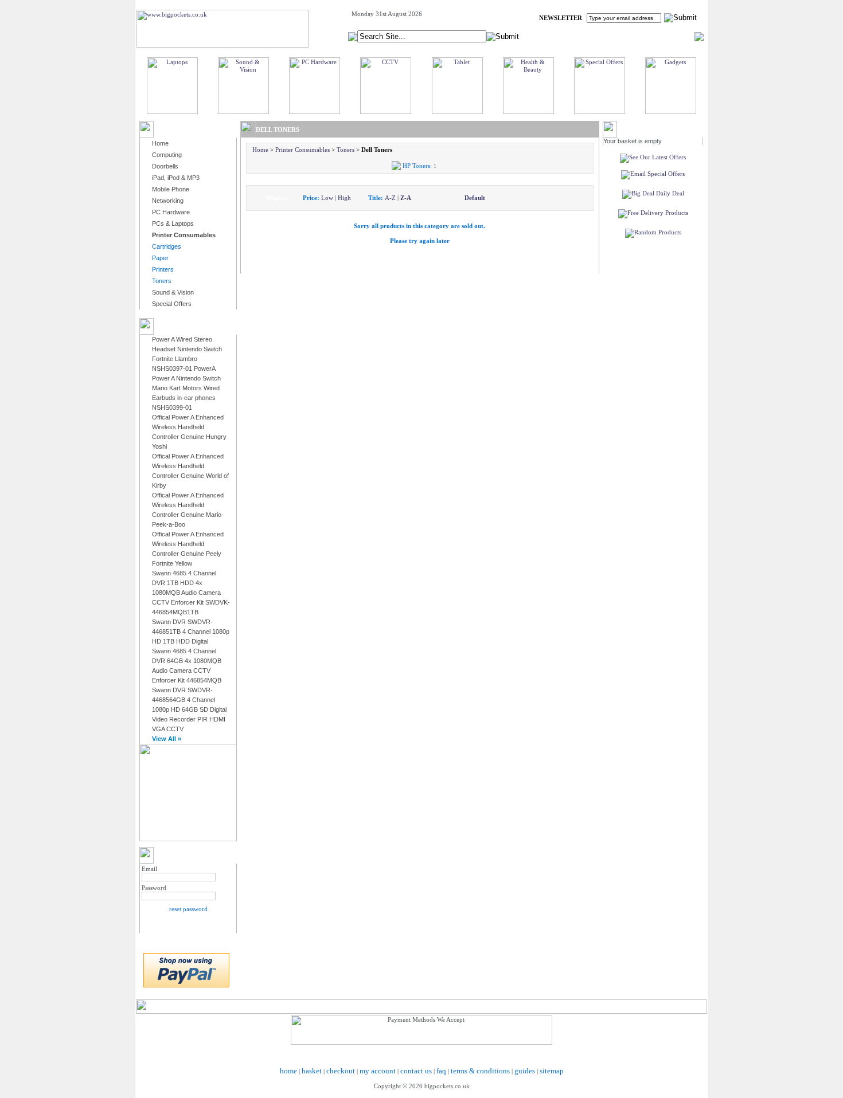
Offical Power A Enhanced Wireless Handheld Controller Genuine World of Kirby (190, 471)
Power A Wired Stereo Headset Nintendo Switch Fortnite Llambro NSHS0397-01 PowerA (187, 354)
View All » (166, 738)
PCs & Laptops (173, 223)
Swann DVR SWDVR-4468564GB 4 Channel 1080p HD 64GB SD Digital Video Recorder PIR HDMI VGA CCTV (189, 709)
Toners (345, 149)
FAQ (636, 36)
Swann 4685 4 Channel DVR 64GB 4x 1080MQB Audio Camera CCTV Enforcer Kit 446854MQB (186, 666)
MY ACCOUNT (598, 36)
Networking (168, 200)
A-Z (390, 197)
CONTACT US (674, 36)
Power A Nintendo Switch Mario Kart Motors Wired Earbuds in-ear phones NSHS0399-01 (186, 393)
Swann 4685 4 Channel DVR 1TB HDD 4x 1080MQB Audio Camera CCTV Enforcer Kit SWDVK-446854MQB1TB (191, 592)
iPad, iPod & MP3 (176, 177)
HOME (556, 36)
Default (475, 197)
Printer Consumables (302, 149)
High (344, 197)
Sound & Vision (173, 292)
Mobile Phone (170, 189)
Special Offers (172, 303)
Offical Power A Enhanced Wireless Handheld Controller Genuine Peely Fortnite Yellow (188, 549)
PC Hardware (171, 212)
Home (160, 143)
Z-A (405, 197)
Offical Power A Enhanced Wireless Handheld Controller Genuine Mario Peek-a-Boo (188, 510)
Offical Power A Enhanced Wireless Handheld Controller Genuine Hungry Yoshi (189, 432)
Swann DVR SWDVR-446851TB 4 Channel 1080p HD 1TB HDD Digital (190, 631)
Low (327, 197)
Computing (167, 154)
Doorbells (165, 166)
